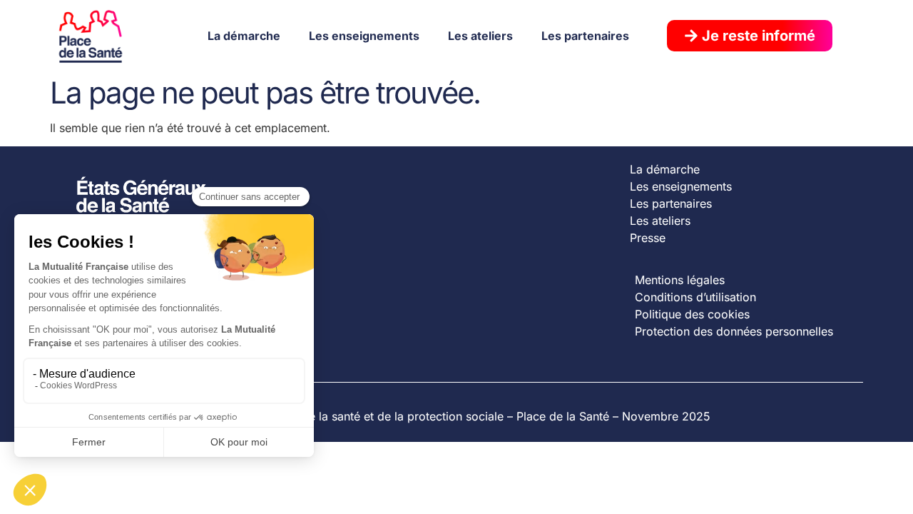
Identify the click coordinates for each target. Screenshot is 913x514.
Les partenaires (585, 36)
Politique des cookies (692, 314)
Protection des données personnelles (734, 331)
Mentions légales (680, 280)
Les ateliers (480, 36)
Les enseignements (364, 36)
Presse (647, 238)
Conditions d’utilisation (695, 297)
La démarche (244, 36)
